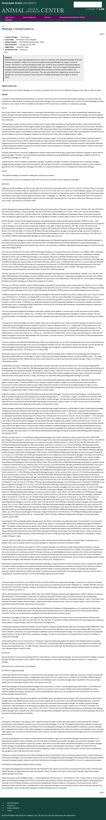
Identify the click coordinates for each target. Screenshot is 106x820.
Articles (47, 17)
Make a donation (13, 808)
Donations (8, 20)
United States (25, 37)
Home (3, 26)
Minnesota (23, 49)
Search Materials (29, 17)
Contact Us (11, 805)
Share (102, 34)
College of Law (31, 815)
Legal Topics (9, 17)
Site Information (13, 803)
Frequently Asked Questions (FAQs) (72, 17)
